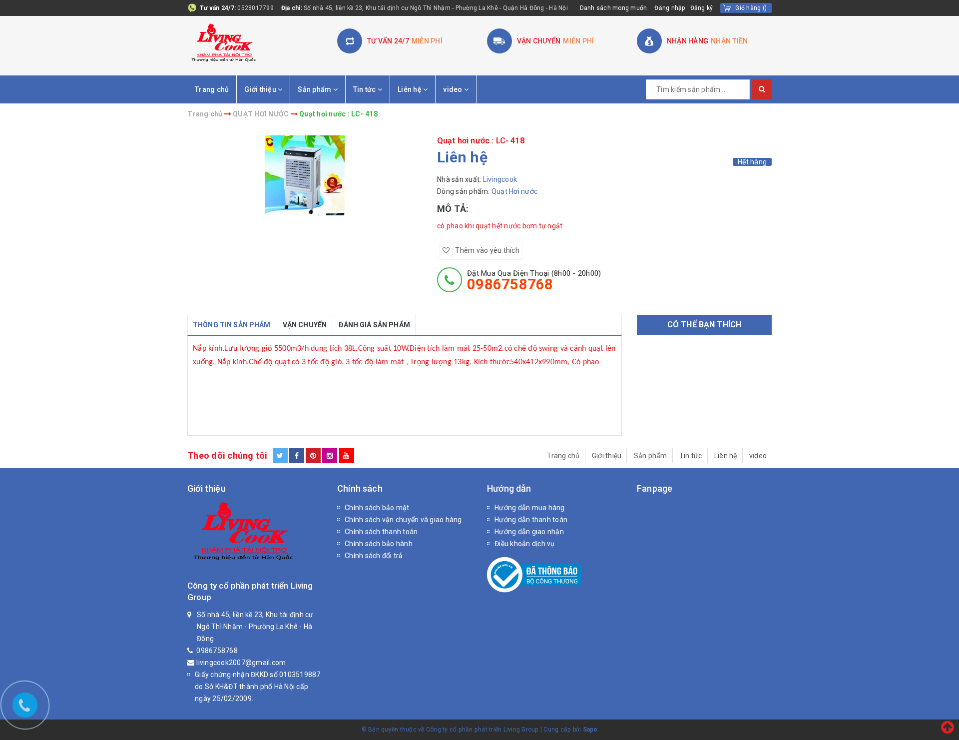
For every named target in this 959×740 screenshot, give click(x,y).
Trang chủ (212, 89)
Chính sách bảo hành (379, 544)
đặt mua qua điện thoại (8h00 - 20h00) (534, 280)
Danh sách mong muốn (613, 7)
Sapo (590, 729)
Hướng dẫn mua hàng (529, 508)
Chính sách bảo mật (377, 508)
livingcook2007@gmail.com (241, 663)
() (751, 7)
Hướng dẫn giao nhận (529, 532)
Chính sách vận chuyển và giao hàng (403, 520)
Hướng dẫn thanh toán (530, 520)
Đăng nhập (669, 7)
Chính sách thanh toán (381, 532)
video (453, 89)
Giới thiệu (261, 89)
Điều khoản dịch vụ (524, 544)
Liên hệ (410, 89)
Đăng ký (701, 7)
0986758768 (217, 651)
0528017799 (255, 7)
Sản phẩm (315, 89)
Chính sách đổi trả (374, 556)
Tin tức (365, 89)
